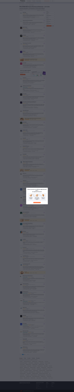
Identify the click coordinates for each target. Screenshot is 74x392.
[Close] (47, 188)
